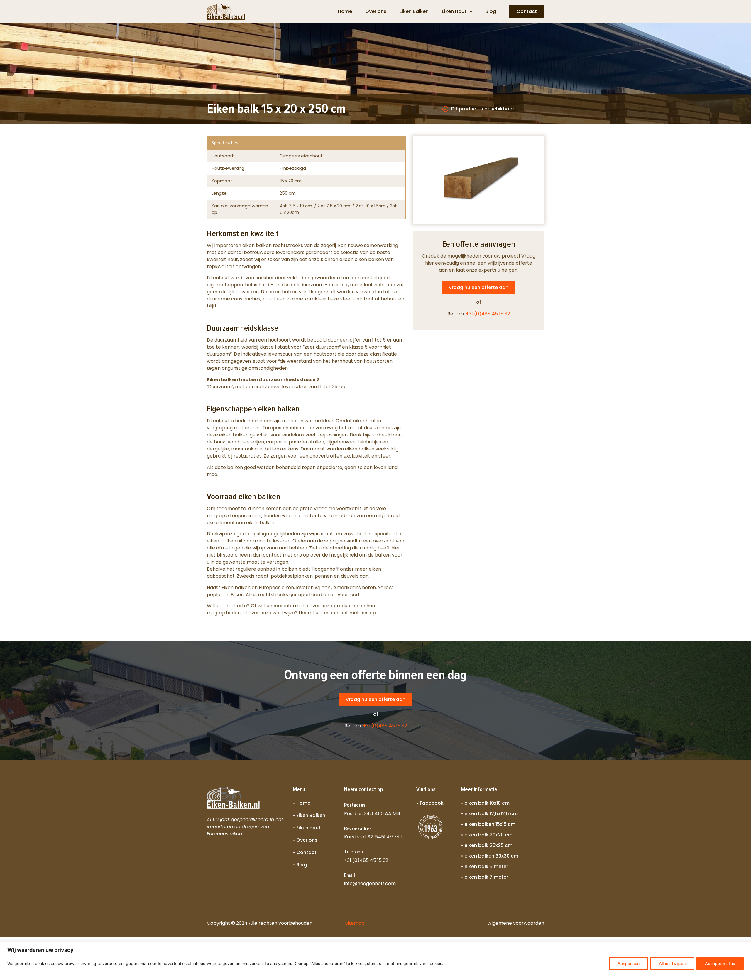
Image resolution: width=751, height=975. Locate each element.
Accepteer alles (720, 963)
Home (345, 11)
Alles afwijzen (672, 963)
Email (349, 875)
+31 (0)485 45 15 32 (488, 313)
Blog (491, 11)
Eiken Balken (414, 11)
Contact (527, 11)
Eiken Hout (454, 11)
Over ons (375, 11)
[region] (375, 958)
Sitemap (355, 923)
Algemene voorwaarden (516, 923)
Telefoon (353, 851)
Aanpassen (629, 963)
